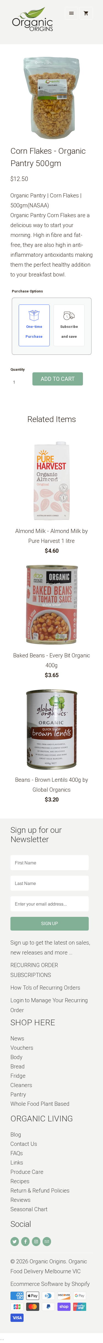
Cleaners (21, 1085)
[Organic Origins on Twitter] (14, 1241)
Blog (15, 1134)
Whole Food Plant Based (39, 1104)
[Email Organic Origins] (47, 1241)
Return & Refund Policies (39, 1190)
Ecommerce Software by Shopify (50, 1284)
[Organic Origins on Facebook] (25, 1241)
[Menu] (71, 13)
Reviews (20, 1200)
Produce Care (26, 1172)
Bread (17, 1066)
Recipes (19, 1181)
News (17, 1038)
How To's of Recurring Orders (45, 987)
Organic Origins (48, 1261)
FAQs (16, 1153)
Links (16, 1162)
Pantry (18, 1094)
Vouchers (21, 1048)
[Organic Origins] (32, 24)
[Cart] (86, 13)
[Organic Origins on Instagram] (36, 1241)
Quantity (17, 369)
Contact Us (23, 1144)
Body (16, 1057)
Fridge (18, 1076)
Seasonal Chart (29, 1209)
